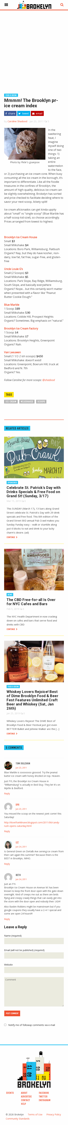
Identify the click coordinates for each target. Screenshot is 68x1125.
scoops (41, 401)
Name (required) (13, 935)
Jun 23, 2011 (21, 767)
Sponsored (12, 482)
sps (17, 804)
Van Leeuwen (12, 352)
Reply (7, 793)
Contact (25, 1100)
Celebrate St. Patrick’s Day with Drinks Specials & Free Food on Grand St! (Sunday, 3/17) (34, 492)
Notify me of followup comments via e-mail (31, 1025)
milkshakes (27, 401)
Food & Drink (11, 95)
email (38, 113)
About (24, 1092)
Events (10, 1092)
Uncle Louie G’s (13, 269)
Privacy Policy (53, 1114)
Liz (17, 842)
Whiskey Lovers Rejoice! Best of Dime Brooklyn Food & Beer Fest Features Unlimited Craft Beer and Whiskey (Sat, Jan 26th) (32, 700)
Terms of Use (35, 1114)
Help (23, 1103)
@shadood (48, 380)
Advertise (26, 1096)
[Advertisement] (34, 46)
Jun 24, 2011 (21, 846)
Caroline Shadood (17, 121)
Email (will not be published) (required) (24, 950)
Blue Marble (11, 304)
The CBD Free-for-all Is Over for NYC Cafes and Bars (31, 602)
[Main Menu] (6, 4)
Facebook (44, 1092)
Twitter (43, 1096)
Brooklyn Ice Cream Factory (21, 328)
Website (8, 964)
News (10, 594)
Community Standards (18, 1118)
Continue (11, 537)
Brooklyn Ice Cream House (20, 237)
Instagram (45, 1100)
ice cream (10, 401)
